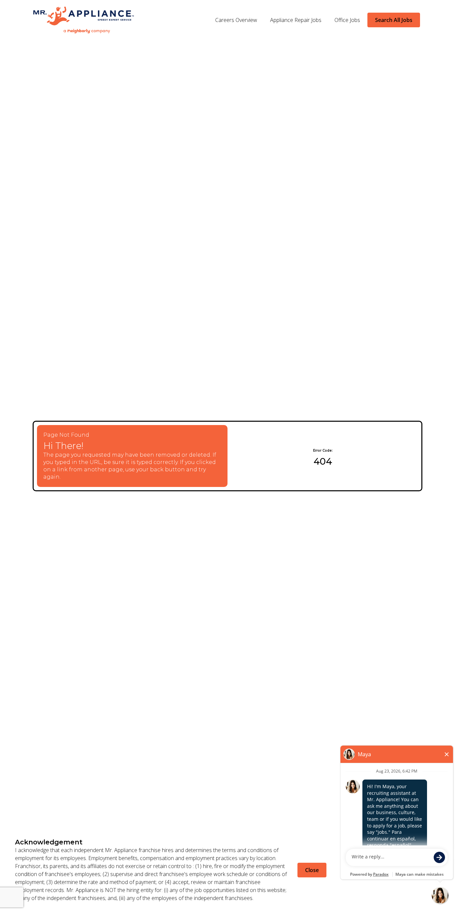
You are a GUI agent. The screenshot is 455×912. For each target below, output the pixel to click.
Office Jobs (347, 20)
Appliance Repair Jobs (295, 20)
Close (312, 870)
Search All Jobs (393, 20)
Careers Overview (236, 20)
